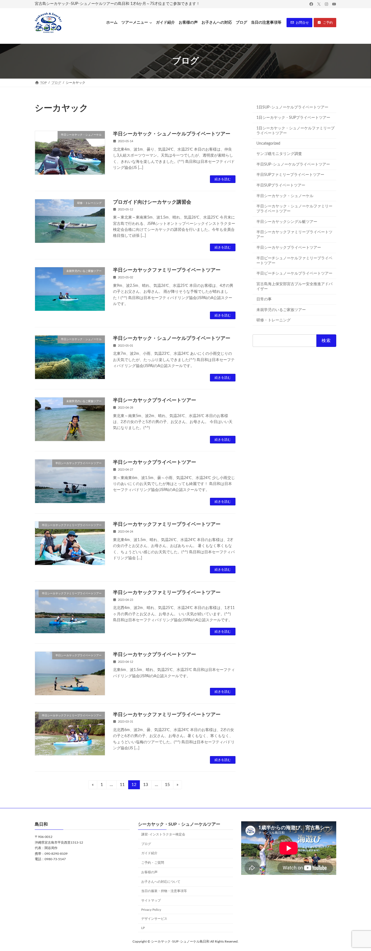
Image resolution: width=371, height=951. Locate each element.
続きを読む (223, 179)
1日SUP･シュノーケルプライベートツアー (292, 107)
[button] (299, 22)
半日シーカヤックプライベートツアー (154, 400)
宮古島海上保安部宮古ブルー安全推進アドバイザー (294, 286)
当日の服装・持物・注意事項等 (164, 891)
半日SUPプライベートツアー (280, 185)
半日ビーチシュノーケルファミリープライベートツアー (294, 260)
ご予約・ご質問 (152, 862)
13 (145, 785)
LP (143, 928)
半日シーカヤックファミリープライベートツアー (167, 270)
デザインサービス (154, 918)
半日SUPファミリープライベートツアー (290, 175)
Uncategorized (268, 143)
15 (167, 785)
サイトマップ (151, 900)
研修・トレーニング (273, 320)
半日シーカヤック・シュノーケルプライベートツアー (171, 134)
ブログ (146, 844)
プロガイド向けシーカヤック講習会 (152, 202)
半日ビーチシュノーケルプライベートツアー (294, 273)
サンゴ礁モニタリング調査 (279, 154)
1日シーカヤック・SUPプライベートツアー (293, 118)
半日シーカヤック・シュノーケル (284, 196)
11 (122, 785)
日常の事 (264, 299)
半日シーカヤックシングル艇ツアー (286, 222)
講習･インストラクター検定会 (163, 834)
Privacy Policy (151, 909)
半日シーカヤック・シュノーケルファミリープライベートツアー (294, 208)
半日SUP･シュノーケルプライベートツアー (293, 164)
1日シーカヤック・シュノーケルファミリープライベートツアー (295, 130)
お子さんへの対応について (160, 881)
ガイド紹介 (149, 853)
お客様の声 (149, 872)
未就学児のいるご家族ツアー (281, 310)
